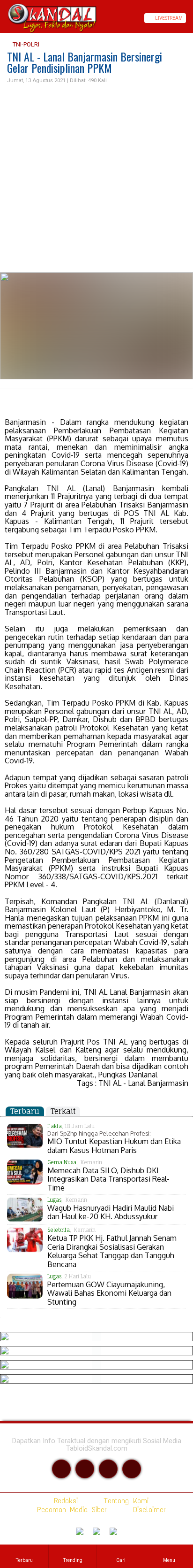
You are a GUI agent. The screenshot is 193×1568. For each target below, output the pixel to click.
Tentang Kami (124, 1500)
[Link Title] (3, 18)
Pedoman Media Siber (70, 1509)
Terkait (63, 1111)
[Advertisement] (96, 179)
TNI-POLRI (25, 44)
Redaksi (64, 1500)
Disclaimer (147, 1509)
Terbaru (24, 1111)
